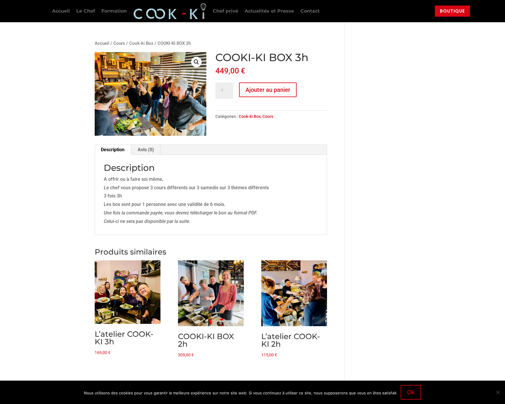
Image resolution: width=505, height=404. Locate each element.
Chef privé (225, 11)
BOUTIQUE (452, 11)
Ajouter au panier (267, 89)
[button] (196, 62)
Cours (119, 43)
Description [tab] (112, 149)
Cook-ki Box (141, 43)
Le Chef (85, 11)
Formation (114, 11)
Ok (411, 392)
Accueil (61, 11)
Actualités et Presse (269, 11)
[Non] (498, 392)
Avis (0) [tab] (146, 149)
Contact (310, 11)
